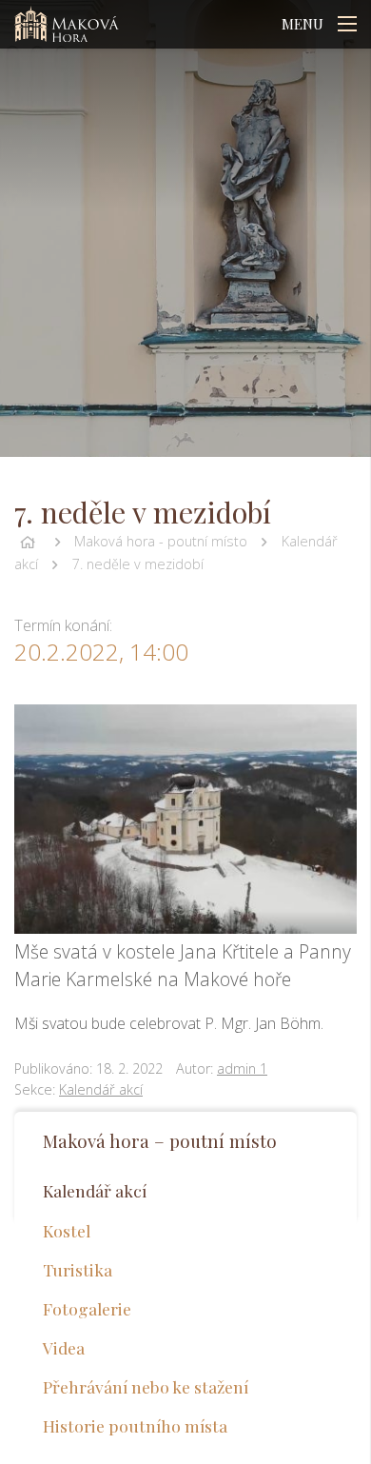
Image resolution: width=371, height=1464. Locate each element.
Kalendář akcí (101, 1089)
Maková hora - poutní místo (160, 541)
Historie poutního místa (135, 1425)
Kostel (66, 1230)
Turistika (77, 1269)
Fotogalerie (87, 1308)
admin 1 (242, 1068)
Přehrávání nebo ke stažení (145, 1386)
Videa (64, 1347)
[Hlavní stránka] (27, 541)
